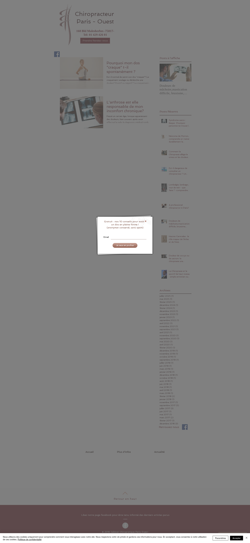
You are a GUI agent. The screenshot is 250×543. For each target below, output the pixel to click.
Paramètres (220, 538)
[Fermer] (246, 538)
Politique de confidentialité (30, 539)
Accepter (236, 538)
